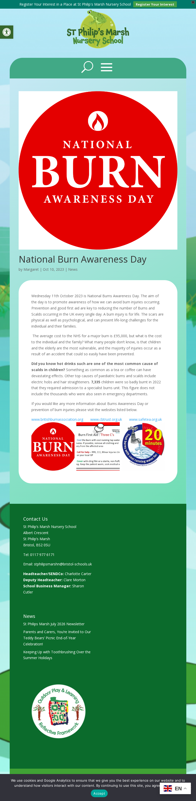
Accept (99, 793)
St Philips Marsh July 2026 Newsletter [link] (53, 623)
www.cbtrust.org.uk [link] (106, 419)
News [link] (73, 269)
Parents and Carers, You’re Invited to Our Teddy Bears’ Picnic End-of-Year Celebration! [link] (57, 637)
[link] (6, 32)
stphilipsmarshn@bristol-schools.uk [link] (63, 564)
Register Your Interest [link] (155, 4)
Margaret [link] (31, 269)
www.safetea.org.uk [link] (145, 419)
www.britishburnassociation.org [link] (57, 419)
